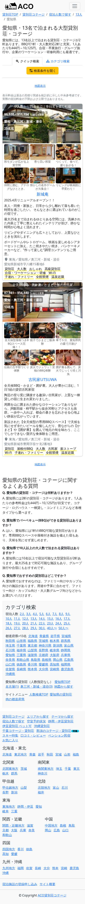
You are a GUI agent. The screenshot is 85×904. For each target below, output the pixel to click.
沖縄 (5, 873)
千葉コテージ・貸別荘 (18, 731)
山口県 (10, 664)
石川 (64, 787)
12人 (25, 618)
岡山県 (57, 659)
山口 (65, 830)
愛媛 (14, 854)
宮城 (58, 754)
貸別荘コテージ (13, 716)
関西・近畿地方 (13, 825)
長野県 (43, 650)
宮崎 (64, 868)
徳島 (29, 849)
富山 (56, 787)
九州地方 (8, 868)
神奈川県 (45, 645)
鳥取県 (35, 659)
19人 (17, 623)
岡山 (48, 830)
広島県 (69, 659)
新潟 (14, 792)
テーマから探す (62, 716)
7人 (54, 614)
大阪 (14, 830)
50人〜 (63, 628)
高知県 (54, 664)
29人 (33, 628)
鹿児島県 (67, 669)
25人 (67, 623)
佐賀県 (10, 669)
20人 (25, 623)
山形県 (21, 641)
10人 (9, 618)
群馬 (14, 773)
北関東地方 (10, 768)
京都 (5, 830)
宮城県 (66, 636)
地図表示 (40, 86)
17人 (67, 618)
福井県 (21, 650)
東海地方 (8, 806)
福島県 (32, 641)
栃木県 (54, 641)
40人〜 (52, 628)
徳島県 (21, 664)
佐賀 (29, 868)
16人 (58, 618)
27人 (17, 628)
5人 (41, 614)
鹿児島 (74, 868)
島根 (63, 825)
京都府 (43, 655)
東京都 (32, 645)
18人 (9, 623)
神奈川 (42, 773)
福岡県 (65, 664)
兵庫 (23, 830)
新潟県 (57, 645)
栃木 (5, 773)
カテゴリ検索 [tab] (60, 61)
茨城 (24, 768)
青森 (32, 754)
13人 (33, 618)
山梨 (24, 787)
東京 (76, 768)
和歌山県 (23, 659)
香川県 (32, 664)
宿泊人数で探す (13, 721)
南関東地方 (46, 768)
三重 (14, 811)
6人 (48, 614)
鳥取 (72, 825)
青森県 (44, 636)
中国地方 (51, 825)
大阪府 (54, 655)
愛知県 (10, 655)
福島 (76, 754)
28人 (25, 628)
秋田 (50, 754)
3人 (28, 614)
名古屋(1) (12, 686)
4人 (35, 614)
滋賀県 (32, 655)
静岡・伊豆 (25, 806)
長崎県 (21, 669)
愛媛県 (43, 664)
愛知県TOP (62, 682)
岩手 (41, 754)
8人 (61, 614)
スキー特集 (10, 735)
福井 (41, 792)
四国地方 (8, 849)
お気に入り (10, 740)
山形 (67, 754)
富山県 (69, 645)
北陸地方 (44, 787)
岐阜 (5, 811)
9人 (67, 614)
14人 (42, 618)
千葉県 (21, 645)
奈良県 (10, 659)
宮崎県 (54, 669)
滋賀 (30, 825)
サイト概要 (47, 884)
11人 (17, 618)
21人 (33, 623)
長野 (5, 792)
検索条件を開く (44, 70)
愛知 (39, 806)
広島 (57, 830)
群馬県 (65, 641)
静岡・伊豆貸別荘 (61, 721)
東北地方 (20, 754)
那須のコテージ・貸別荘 (53, 731)
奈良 (31, 830)
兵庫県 (65, 655)
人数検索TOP (38, 694)
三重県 (21, 655)
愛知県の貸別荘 (61, 694)
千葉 (68, 768)
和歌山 (7, 835)
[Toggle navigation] (74, 6)
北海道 (33, 636)
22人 (42, 623)
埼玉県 (10, 645)
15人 (50, 618)
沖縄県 (10, 674)
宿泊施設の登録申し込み (19, 884)
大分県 (43, 669)
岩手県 (55, 636)
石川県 (10, 650)
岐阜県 (54, 650)
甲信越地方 (10, 787)
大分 (46, 868)
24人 (58, 623)
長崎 (38, 868)
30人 (42, 628)
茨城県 (43, 641)
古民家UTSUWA (42, 379)
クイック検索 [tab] (29, 61)
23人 (50, 623)
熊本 (55, 868)
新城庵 (42, 194)
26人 (9, 628)
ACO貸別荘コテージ (52, 895)
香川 (20, 849)
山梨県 (32, 650)
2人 (22, 614)
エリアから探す (38, 716)
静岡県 (65, 650)
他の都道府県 (15, 699)
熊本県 (32, 669)
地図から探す (63, 686)
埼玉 (59, 768)
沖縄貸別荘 (42, 726)
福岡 (20, 868)
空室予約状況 (36, 721)
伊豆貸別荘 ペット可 (17, 726)
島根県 (46, 659)
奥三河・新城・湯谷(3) (36, 686)
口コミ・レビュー (33, 735)
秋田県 (10, 641)
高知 (5, 854)
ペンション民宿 (59, 735)
